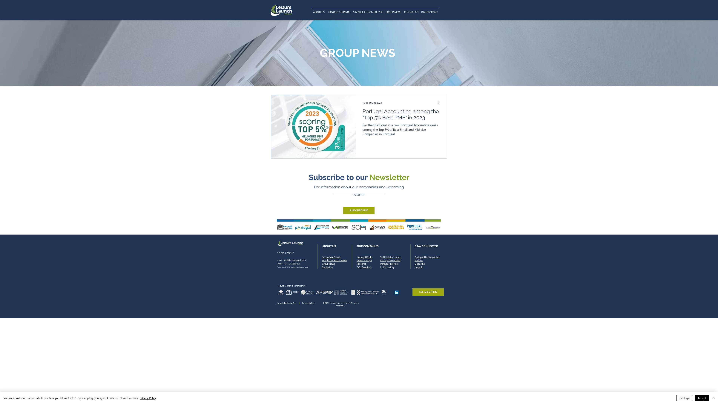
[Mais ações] (439, 102)
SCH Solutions (364, 267)
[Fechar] (713, 398)
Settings (684, 398)
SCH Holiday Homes (390, 256)
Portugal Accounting (390, 260)
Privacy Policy (308, 303)
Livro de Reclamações (286, 303)
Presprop (361, 263)
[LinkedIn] (396, 292)
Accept (702, 398)
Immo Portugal (364, 260)
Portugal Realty (365, 256)
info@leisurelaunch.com (295, 260)
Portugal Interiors (389, 263)
